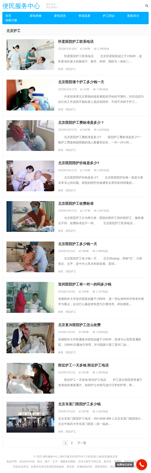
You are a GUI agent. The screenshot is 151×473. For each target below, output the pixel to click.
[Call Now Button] (141, 464)
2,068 (101, 251)
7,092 (102, 89)
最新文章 (112, 456)
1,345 (101, 372)
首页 (8, 15)
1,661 (101, 411)
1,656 (101, 332)
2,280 (103, 48)
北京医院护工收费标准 (76, 203)
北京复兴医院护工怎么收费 (79, 325)
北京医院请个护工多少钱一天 (81, 82)
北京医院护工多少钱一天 (77, 244)
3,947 (103, 210)
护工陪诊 (109, 15)
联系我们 (92, 456)
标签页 (103, 456)
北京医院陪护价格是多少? (78, 163)
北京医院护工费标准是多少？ (81, 123)
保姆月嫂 (11, 20)
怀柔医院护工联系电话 (76, 42)
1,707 (101, 291)
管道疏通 (84, 15)
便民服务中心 (21, 5)
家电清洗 (60, 15)
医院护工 (71, 69)
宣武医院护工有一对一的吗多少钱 (84, 284)
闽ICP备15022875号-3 (72, 456)
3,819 (103, 129)
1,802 (103, 170)
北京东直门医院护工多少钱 (79, 404)
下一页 (81, 443)
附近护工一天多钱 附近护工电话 (83, 365)
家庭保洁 (133, 15)
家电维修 (35, 15)
